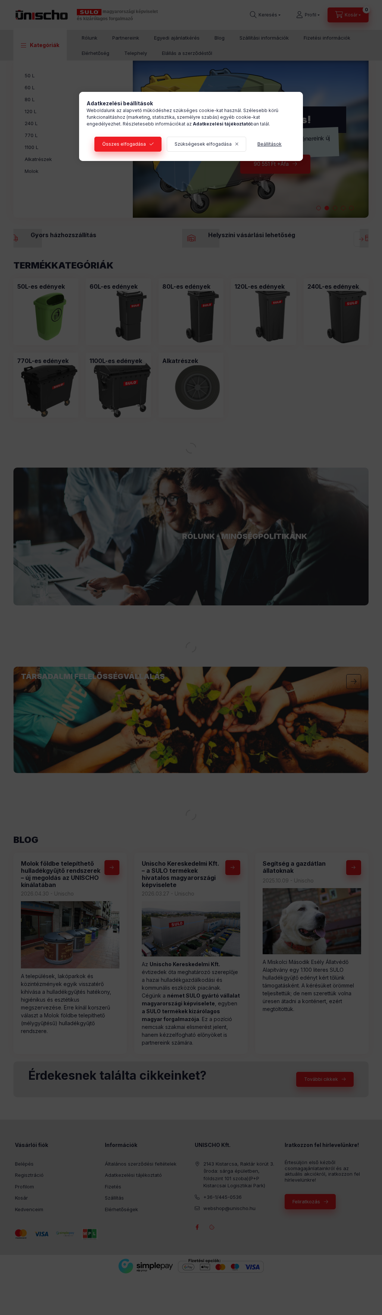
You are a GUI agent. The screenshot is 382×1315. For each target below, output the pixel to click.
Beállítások (269, 144)
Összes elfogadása (124, 144)
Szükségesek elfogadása (203, 144)
